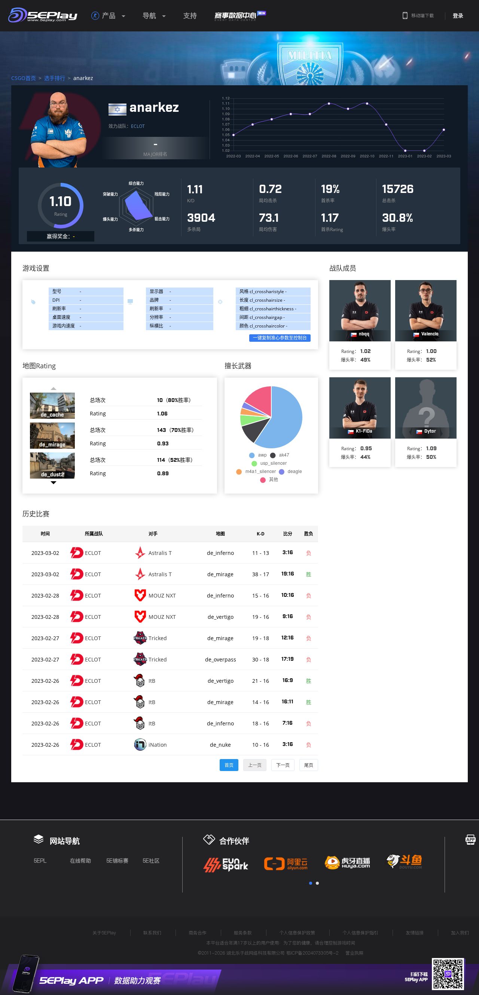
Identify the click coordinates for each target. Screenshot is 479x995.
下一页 (283, 765)
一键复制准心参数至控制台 (280, 338)
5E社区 (151, 861)
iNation (158, 744)
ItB (152, 680)
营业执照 (354, 953)
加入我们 (460, 933)
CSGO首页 (23, 78)
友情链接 (415, 933)
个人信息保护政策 (297, 933)
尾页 (308, 765)
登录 (458, 15)
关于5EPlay (104, 933)
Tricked (158, 638)
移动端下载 (422, 15)
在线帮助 (80, 861)
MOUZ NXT (162, 595)
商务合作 (198, 933)
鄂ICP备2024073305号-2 (312, 953)
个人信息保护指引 (360, 933)
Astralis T (160, 552)
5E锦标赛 (117, 861)
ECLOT (138, 126)
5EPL (40, 861)
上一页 (255, 765)
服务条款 (243, 933)
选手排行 (54, 78)
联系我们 (152, 933)
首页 (229, 765)
